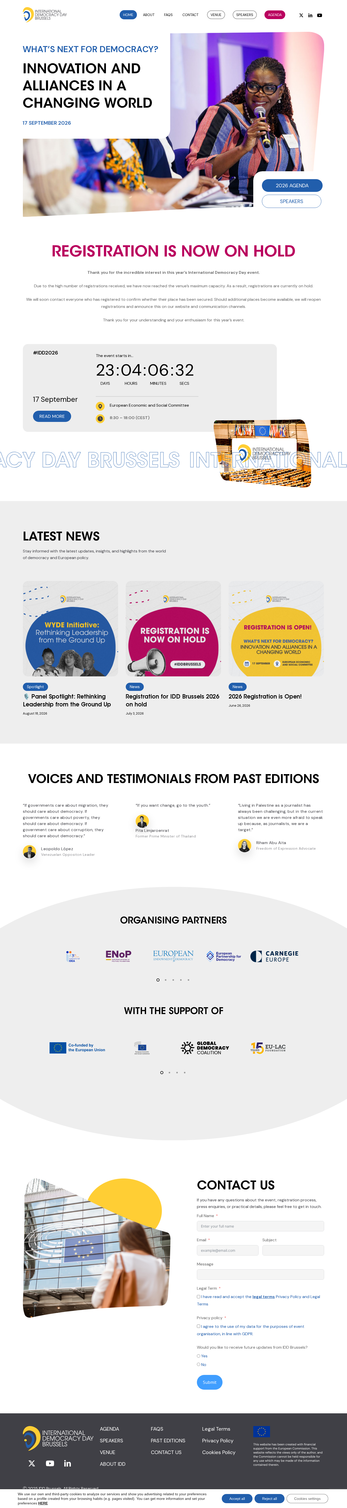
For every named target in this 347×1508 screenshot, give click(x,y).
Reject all (269, 1499)
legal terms (264, 1296)
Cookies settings (307, 1499)
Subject (269, 1240)
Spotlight (35, 686)
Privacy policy (210, 1317)
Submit (209, 1382)
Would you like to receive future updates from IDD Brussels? (252, 1347)
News (135, 686)
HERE (43, 1503)
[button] (292, 185)
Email (201, 1240)
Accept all (237, 1499)
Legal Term (207, 1288)
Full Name (205, 1215)
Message (205, 1264)
